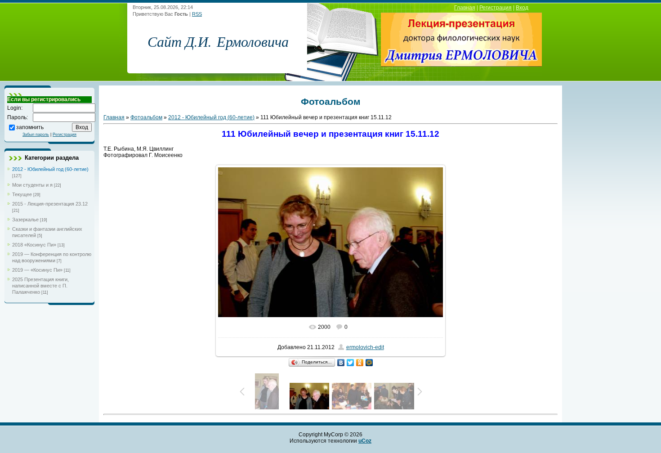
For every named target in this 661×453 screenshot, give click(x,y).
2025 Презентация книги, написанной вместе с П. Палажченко (40, 286)
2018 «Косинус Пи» (34, 244)
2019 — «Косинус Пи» (37, 270)
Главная (464, 7)
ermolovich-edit (365, 347)
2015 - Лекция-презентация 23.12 (50, 203)
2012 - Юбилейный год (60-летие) (50, 169)
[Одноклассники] (360, 362)
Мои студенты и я (32, 185)
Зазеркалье (25, 219)
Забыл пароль (35, 134)
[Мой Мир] (369, 362)
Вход (522, 7)
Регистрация (495, 7)
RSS (197, 14)
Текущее (22, 194)
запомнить (30, 127)
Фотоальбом (146, 117)
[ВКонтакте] (341, 362)
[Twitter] (350, 362)
